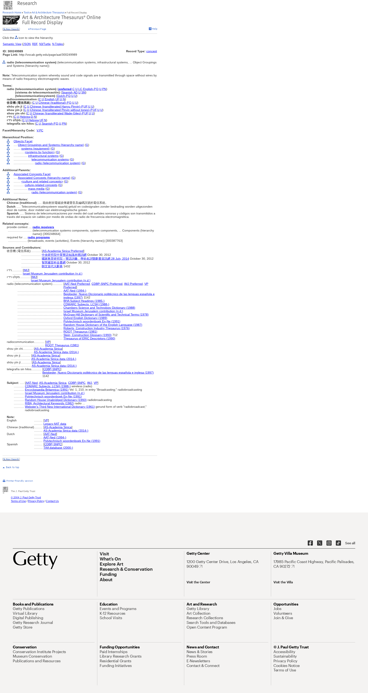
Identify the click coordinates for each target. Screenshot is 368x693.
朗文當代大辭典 (52, 266)
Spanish (67, 92)
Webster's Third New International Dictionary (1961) (60, 406)
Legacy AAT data (54, 423)
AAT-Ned (32, 382)
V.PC (40, 130)
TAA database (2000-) (58, 447)
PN (104, 89)
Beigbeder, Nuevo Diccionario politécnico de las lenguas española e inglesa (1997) (98, 372)
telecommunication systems (50, 159)
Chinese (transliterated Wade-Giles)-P (58, 113)
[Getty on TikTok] (338, 543)
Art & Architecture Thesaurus (48, 12)
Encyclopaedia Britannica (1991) (47, 389)
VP (48, 342)
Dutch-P (62, 96)
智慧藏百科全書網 (54, 262)
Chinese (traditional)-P (53, 102)
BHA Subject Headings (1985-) (84, 301)
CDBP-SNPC (51, 369)
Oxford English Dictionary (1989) (85, 318)
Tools (26, 12)
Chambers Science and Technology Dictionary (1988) (99, 307)
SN (83, 92)
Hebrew (25, 116)
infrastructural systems (43, 155)
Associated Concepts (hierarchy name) (44, 177)
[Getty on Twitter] (319, 543)
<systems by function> (40, 152)
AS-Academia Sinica (48, 348)
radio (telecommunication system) (57, 163)
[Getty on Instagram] (329, 543)
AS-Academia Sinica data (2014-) (56, 352)
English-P (89, 89)
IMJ (26, 270)
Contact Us (52, 501)
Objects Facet (23, 141)
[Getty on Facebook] (310, 543)
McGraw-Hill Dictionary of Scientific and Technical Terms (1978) (106, 314)
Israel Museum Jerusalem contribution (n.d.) (52, 273)
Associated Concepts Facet (32, 174)
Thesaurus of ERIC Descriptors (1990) (89, 338)
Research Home (12, 12)
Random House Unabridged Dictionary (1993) (56, 400)
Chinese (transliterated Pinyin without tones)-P (61, 110)
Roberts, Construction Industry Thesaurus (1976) (96, 328)
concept (151, 51)
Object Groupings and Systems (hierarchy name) (51, 145)
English (50, 99)
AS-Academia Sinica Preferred (63, 251)
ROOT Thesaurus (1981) (80, 331)
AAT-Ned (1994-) (74, 290)
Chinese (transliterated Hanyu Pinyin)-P (56, 106)
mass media (36, 188)
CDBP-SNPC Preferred (107, 283)
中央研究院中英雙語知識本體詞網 (64, 254)
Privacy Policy (36, 501)
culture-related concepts (41, 185)
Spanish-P (48, 123)
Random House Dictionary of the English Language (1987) (102, 324)
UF (57, 99)
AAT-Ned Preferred (77, 283)
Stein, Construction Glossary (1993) (87, 335)
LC (80, 89)
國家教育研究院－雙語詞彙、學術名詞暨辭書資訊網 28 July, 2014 (85, 258)
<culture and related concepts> (42, 181)
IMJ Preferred (133, 283)
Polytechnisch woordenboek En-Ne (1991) (91, 321)
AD (75, 92)
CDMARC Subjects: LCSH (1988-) (86, 304)
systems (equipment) (35, 148)
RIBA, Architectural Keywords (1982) (49, 403)
